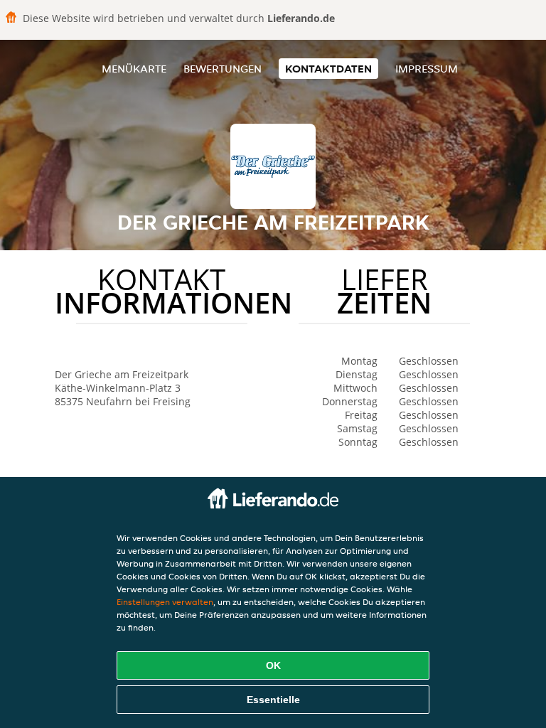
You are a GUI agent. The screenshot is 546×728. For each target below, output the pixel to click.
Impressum (426, 68)
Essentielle (273, 699)
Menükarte (134, 68)
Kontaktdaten (328, 68)
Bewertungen (222, 68)
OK (273, 665)
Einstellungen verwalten (165, 601)
